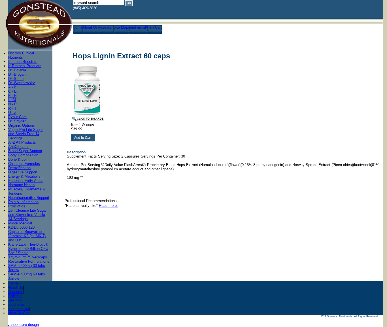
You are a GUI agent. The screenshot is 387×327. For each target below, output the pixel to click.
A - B (12, 87)
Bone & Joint (18, 159)
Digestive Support (22, 172)
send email (137, 27)
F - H (12, 96)
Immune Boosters (22, 62)
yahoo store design (23, 324)
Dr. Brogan (16, 74)
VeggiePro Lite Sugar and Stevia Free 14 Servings (25, 134)
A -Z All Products (22, 142)
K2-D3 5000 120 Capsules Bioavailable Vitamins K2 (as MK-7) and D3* (27, 233)
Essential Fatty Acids (25, 181)
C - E (12, 91)
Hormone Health (21, 185)
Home (77, 27)
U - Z (12, 113)
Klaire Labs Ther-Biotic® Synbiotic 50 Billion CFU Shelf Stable (28, 248)
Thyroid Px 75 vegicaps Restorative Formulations (28, 259)
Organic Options (21, 125)
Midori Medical (20, 223)
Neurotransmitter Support (28, 198)
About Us (90, 27)
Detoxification (19, 168)
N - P (12, 104)
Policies (14, 296)
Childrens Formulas (24, 164)
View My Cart (19, 313)
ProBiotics (16, 206)
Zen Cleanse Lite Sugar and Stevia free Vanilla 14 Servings (27, 214)
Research (105, 27)
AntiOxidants (18, 147)
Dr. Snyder (16, 121)
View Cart (154, 27)
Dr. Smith (16, 79)
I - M (12, 100)
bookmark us (18, 309)
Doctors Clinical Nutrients (21, 55)
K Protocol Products (24, 66)
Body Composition (23, 155)
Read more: (108, 205)
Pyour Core (17, 117)
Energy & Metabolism (26, 176)
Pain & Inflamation (23, 202)
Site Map (120, 27)
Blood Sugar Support (25, 151)
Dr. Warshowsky (21, 83)
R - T (12, 108)
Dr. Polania (17, 70)
